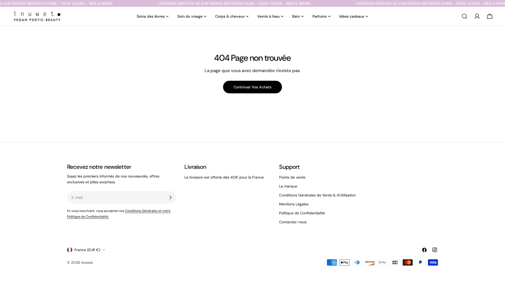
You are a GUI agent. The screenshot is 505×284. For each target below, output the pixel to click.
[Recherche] (464, 16)
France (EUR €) (87, 249)
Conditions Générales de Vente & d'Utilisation (317, 195)
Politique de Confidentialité (302, 213)
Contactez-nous (293, 222)
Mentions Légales (294, 204)
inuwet (87, 262)
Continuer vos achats (252, 87)
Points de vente (292, 177)
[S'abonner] (170, 197)
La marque (288, 186)
